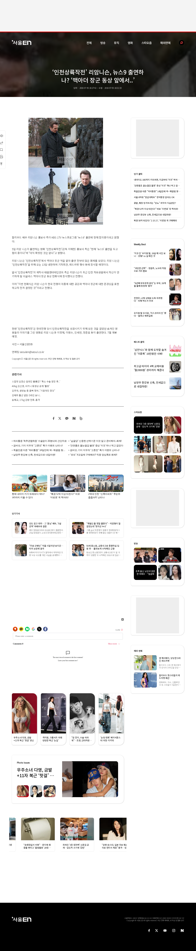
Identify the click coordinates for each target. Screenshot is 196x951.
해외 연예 (138, 650)
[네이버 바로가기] (182, 930)
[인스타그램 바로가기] (173, 930)
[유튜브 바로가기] (165, 930)
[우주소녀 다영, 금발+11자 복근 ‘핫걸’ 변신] (90, 779)
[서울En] (21, 42)
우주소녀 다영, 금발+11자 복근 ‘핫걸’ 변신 (35, 775)
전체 (89, 43)
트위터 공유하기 (59, 418)
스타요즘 (146, 43)
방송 (102, 43)
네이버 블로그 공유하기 (74, 418)
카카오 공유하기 (67, 418)
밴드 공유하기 (81, 418)
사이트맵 (175, 918)
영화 (130, 43)
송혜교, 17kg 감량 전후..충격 (26, 400)
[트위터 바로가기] (156, 930)
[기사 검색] (179, 42)
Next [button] (115, 779)
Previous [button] (65, 779)
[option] (87, 779)
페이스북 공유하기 (54, 418)
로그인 (181, 918)
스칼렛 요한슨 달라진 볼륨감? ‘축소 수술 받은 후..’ (36, 381)
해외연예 (165, 43)
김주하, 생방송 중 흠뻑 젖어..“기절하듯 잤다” (33, 390)
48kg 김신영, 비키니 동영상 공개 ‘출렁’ (31, 386)
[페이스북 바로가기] (149, 930)
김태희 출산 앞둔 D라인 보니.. (26, 395)
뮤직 (116, 43)
